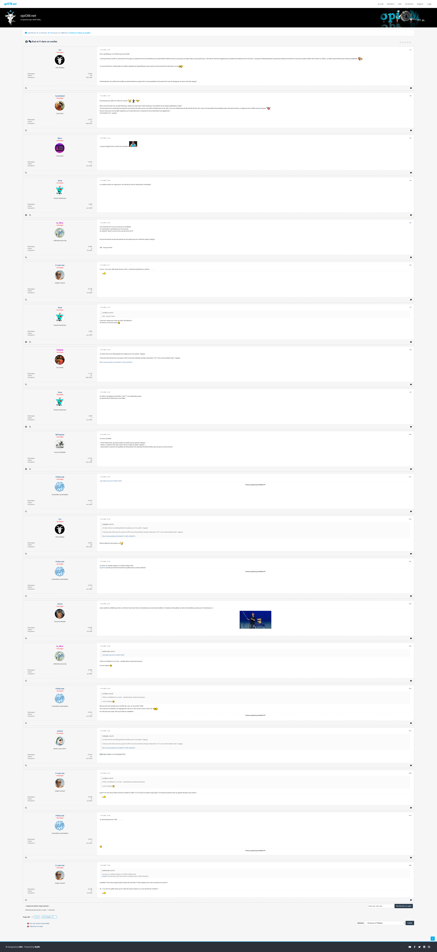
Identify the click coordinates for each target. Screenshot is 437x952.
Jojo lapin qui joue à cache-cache (111, 481)
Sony (60, 181)
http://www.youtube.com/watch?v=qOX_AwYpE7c (116, 362)
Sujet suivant (43, 906)
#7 (410, 307)
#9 (410, 392)
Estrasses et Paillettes (59, 33)
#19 (410, 815)
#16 (410, 688)
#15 (410, 646)
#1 (410, 50)
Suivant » (49, 917)
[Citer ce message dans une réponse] (411, 88)
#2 (410, 96)
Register (420, 4)
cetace (60, 731)
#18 (410, 773)
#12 (410, 519)
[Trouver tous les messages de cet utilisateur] (26, 88)
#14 (410, 604)
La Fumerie (43, 33)
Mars (60, 138)
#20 (410, 865)
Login (429, 4)
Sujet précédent (32, 906)
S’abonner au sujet (36, 926)
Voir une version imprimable (39, 923)
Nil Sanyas (60, 435)
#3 (410, 138)
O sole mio (60, 265)
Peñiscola (60, 477)
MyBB (37, 947)
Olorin (59, 604)
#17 (410, 731)
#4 (410, 180)
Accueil (380, 4)
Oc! (59, 50)
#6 (410, 265)
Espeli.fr (102, 567)
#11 (410, 477)
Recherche (409, 4)
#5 (410, 223)
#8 (410, 350)
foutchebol (60, 96)
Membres (390, 4)
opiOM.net (10, 4)
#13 (410, 561)
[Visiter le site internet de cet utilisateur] (26, 215)
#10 (410, 434)
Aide (399, 4)
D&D (21, 947)
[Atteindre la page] (55, 917)
